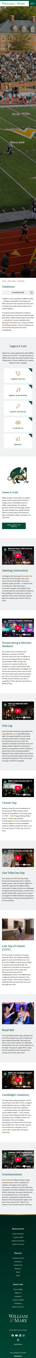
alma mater (21, 1053)
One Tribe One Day (17, 879)
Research (18, 1269)
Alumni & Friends (18, 1244)
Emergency (18, 1303)
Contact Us (18, 1356)
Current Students (18, 1234)
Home (4, 281)
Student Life (18, 1265)
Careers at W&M (18, 1300)
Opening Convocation (9, 323)
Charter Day (12, 818)
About (18, 1272)
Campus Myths (18, 379)
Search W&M (18, 1289)
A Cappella (18, 428)
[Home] (13, 4)
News (18, 1276)
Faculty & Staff (18, 1237)
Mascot (18, 445)
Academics (18, 1262)
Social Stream (18, 1344)
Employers (18, 1296)
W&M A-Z (18, 1293)
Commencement (8, 1183)
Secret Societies (18, 412)
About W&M (18, 142)
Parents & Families (18, 1241)
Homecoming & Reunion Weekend (18, 659)
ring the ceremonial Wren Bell (14, 965)
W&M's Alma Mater (18, 396)
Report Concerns (18, 1307)
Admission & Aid (18, 1258)
